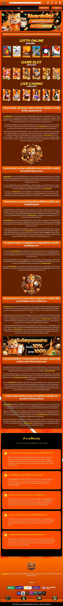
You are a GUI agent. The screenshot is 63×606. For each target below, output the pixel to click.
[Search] (42, 3)
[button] (19, 8)
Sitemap (31, 582)
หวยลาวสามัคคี (7, 116)
